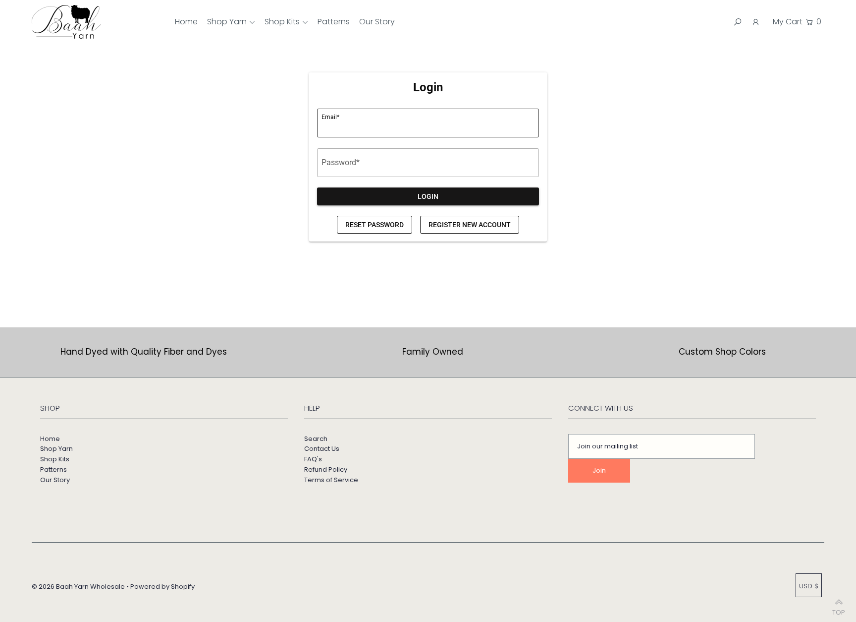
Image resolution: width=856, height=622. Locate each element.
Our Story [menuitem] (377, 21)
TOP (838, 610)
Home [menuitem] (186, 21)
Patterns (53, 469)
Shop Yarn (227, 21)
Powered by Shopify (162, 586)
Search (315, 438)
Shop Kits (282, 21)
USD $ (808, 586)
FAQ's (313, 459)
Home (50, 438)
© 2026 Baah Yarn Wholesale (78, 586)
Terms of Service (331, 480)
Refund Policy (325, 469)
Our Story (55, 480)
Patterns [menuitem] (334, 21)
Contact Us (321, 448)
